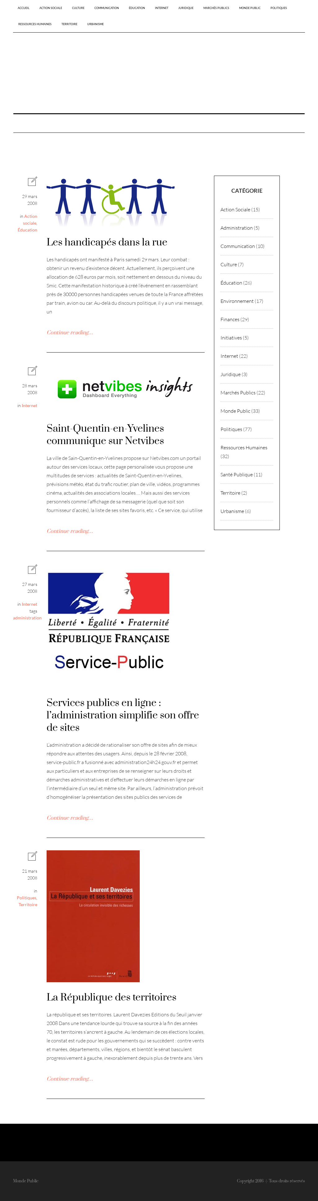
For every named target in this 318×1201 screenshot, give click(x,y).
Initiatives (231, 338)
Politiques (278, 8)
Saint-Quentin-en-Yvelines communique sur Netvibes (105, 435)
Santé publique (236, 474)
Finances (229, 319)
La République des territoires (111, 997)
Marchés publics (216, 8)
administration (27, 617)
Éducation (137, 8)
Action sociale (50, 8)
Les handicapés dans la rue (107, 242)
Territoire (69, 24)
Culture (78, 8)
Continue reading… (70, 332)
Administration (236, 228)
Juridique (185, 8)
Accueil (24, 8)
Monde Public (250, 8)
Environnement (237, 301)
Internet (161, 8)
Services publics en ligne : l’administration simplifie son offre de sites (123, 715)
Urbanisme (95, 24)
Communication (106, 8)
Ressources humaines (35, 24)
